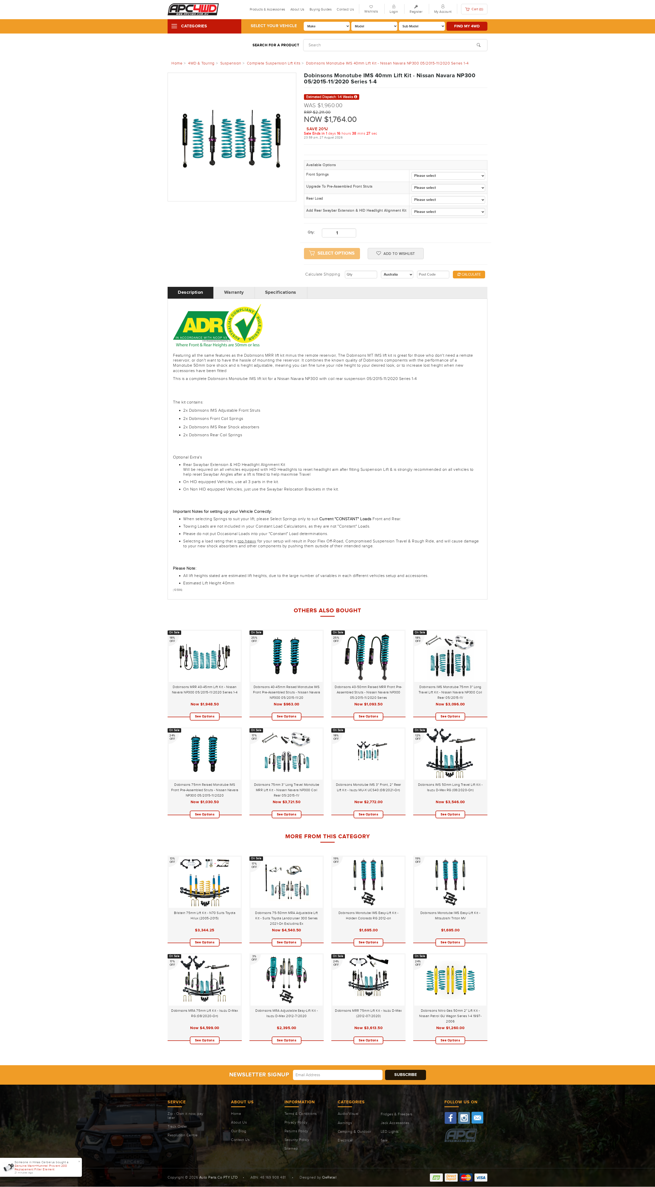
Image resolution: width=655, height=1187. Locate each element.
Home (236, 1114)
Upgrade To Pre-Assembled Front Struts (339, 186)
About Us (297, 9)
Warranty (234, 292)
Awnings (345, 1123)
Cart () (477, 9)
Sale (384, 1140)
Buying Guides (321, 9)
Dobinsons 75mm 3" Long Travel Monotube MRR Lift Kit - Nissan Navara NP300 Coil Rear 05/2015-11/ (286, 790)
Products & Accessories (267, 9)
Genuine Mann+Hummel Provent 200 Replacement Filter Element (41, 1167)
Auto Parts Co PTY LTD (218, 1177)
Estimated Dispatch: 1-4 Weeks (330, 97)
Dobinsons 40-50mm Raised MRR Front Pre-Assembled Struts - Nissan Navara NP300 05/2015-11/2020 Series (368, 692)
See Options (205, 716)
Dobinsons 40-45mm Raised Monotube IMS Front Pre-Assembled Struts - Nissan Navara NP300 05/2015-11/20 (286, 692)
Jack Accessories (395, 1123)
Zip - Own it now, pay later (185, 1116)
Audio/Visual (348, 1114)
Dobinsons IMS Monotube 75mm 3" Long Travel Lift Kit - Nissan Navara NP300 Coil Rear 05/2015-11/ (450, 692)
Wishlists (371, 11)
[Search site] (478, 44)
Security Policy (297, 1140)
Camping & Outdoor (354, 1132)
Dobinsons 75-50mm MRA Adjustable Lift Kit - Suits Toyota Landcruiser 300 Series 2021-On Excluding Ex (286, 918)
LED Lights (390, 1132)
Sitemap (291, 1149)
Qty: (311, 232)
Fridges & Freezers (396, 1114)
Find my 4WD (467, 26)
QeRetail (329, 1177)
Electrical (345, 1140)
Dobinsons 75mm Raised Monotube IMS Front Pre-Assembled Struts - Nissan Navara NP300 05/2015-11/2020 (204, 790)
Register (416, 12)
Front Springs (317, 174)
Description (190, 292)
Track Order (177, 1127)
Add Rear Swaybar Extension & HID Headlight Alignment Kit (356, 211)
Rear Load (314, 199)
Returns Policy (296, 1131)
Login (394, 12)
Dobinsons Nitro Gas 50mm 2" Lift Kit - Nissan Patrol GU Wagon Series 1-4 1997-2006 (450, 1016)
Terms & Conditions (301, 1114)
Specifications (280, 292)
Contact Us (345, 9)
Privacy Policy (296, 1122)
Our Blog (238, 1131)
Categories (194, 26)
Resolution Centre (183, 1135)
